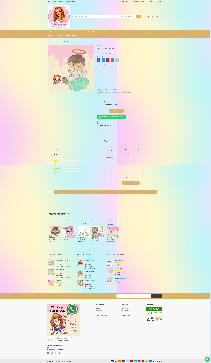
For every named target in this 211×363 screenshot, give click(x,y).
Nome (109, 168)
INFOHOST (51, 361)
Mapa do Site (124, 313)
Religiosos (51, 35)
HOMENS (67, 35)
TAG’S (74, 35)
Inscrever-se (157, 296)
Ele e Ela (120, 32)
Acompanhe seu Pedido (138, 1)
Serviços (156, 32)
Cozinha (113, 32)
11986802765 (125, 1)
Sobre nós (99, 310)
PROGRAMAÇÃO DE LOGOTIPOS (73, 32)
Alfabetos (128, 32)
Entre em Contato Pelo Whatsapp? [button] (112, 117)
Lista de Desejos (125, 315)
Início (49, 32)
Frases (142, 32)
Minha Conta (152, 1)
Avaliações (105, 141)
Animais (135, 32)
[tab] (105, 141)
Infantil (86, 32)
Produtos (93, 32)
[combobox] (96, 16)
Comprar (117, 111)
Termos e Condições (101, 315)
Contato (161, 1)
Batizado (99, 45)
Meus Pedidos (124, 310)
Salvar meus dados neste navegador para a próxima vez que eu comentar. (128, 178)
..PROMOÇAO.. (58, 32)
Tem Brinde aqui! (104, 32)
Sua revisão (110, 157)
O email (109, 173)
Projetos (149, 32)
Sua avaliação (110, 154)
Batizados (60, 35)
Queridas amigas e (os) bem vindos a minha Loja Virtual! (61, 1)
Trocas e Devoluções (101, 318)
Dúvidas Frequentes (101, 313)
